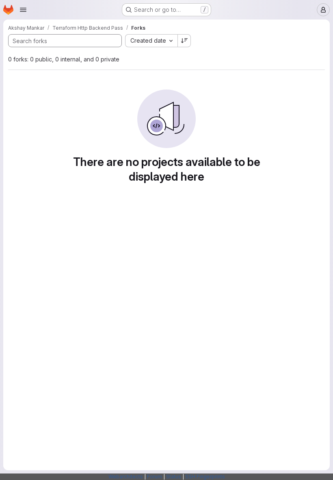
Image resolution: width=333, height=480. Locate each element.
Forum (154, 476)
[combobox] (151, 40)
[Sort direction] (184, 40)
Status (173, 476)
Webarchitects (125, 476)
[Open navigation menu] (23, 9)
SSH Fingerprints (205, 476)
